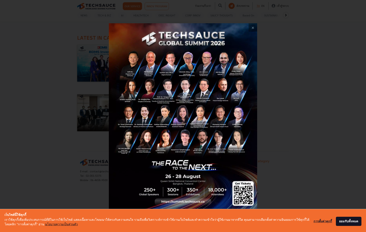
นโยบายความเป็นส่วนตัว (61, 224)
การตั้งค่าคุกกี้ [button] (323, 221)
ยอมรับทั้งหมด (348, 221)
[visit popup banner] (183, 116)
